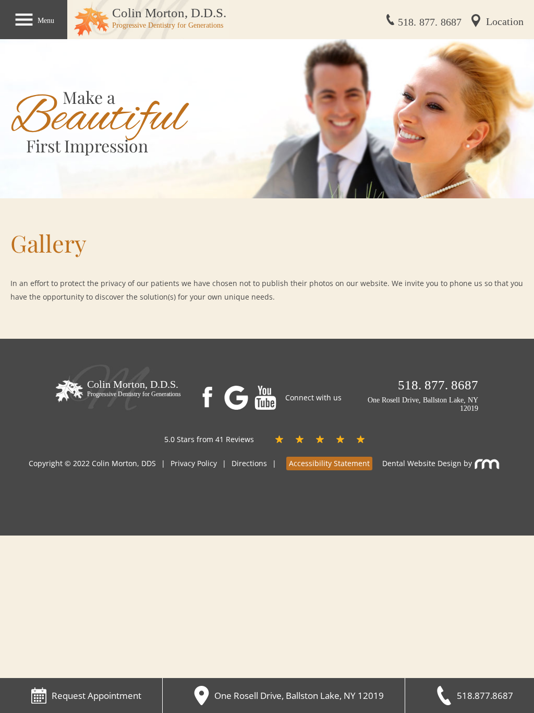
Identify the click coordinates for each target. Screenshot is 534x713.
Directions (249, 463)
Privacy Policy (194, 463)
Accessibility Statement (329, 463)
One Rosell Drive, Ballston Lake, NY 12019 (422, 404)
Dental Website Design (422, 463)
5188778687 (430, 22)
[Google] (238, 398)
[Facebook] (207, 396)
